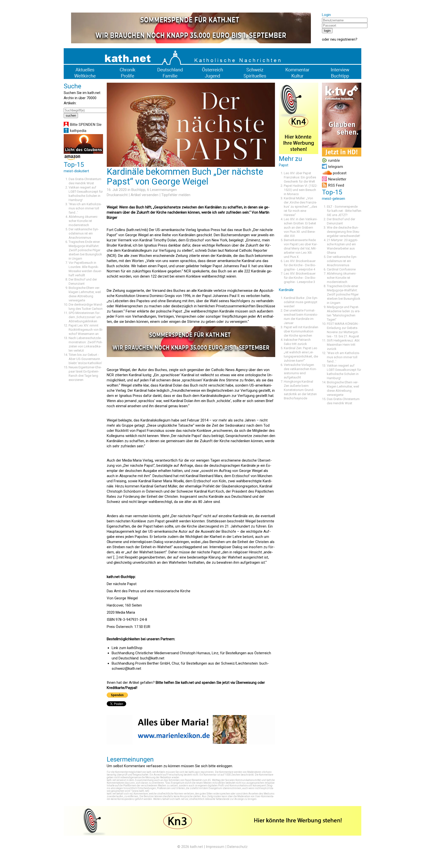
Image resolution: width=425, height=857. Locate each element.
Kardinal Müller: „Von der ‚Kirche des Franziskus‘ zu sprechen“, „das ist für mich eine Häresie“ (300, 206)
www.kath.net (140, 791)
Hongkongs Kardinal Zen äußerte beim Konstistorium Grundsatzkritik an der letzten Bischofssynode (300, 390)
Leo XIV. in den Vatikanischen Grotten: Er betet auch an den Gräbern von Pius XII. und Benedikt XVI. (301, 227)
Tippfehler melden (175, 195)
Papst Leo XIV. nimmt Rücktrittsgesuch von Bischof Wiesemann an (86, 330)
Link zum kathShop (127, 648)
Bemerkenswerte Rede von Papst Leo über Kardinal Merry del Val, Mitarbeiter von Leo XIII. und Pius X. (301, 248)
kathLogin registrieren (201, 772)
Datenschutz (237, 846)
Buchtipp (138, 189)
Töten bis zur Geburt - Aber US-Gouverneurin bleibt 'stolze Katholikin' (85, 359)
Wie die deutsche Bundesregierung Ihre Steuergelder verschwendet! (343, 232)
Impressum (215, 846)
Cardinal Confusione (341, 269)
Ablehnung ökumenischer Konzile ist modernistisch (83, 221)
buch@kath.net (152, 658)
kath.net (196, 846)
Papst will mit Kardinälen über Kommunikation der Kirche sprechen (301, 331)
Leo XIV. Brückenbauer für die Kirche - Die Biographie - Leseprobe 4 (300, 265)
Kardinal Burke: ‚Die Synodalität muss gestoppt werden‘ (301, 302)
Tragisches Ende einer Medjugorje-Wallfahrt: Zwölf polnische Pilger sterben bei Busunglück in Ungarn (85, 250)
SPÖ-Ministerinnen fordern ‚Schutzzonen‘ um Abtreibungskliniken (85, 317)
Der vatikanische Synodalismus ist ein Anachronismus (84, 233)
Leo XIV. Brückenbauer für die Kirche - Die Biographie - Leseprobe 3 (300, 278)
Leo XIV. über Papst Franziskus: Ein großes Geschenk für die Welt (300, 177)
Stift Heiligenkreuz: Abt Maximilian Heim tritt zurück (343, 345)
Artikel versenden (144, 195)
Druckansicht (117, 195)
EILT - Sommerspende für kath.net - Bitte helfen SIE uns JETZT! (344, 211)
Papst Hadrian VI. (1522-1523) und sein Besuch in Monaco (301, 190)
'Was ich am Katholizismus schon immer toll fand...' (85, 208)
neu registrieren (342, 39)
